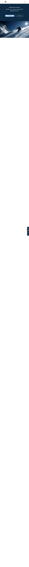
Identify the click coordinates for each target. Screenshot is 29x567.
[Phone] (28, 228)
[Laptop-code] (28, 232)
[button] (24, 1)
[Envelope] (28, 230)
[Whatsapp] (28, 234)
